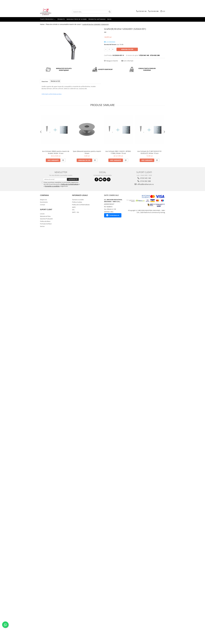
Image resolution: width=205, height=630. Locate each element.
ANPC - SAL (75, 212)
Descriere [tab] (45, 81)
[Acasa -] (50, 11)
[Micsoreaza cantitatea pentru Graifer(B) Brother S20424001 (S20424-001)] (105, 49)
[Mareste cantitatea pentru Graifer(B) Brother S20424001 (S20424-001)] (112, 49)
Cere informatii (128, 61)
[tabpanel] (70, 45)
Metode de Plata (45, 216)
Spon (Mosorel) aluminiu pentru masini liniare (87, 152)
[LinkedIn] (104, 179)
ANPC (74, 207)
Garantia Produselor (46, 219)
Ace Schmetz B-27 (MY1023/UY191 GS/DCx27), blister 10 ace (149, 152)
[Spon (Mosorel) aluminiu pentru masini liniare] (87, 130)
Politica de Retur (45, 221)
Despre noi (43, 200)
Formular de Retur (46, 224)
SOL (73, 210)
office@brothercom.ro (145, 184)
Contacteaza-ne (114, 215)
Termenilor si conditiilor (52, 186)
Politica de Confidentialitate (69, 184)
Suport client (46, 209)
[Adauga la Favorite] (63, 160)
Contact (42, 205)
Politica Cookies (77, 202)
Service (42, 226)
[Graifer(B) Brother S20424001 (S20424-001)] (70, 45)
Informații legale (80, 195)
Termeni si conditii (78, 200)
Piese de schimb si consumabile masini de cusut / (64, 24)
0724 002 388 (145, 181)
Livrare (42, 214)
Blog (109, 19)
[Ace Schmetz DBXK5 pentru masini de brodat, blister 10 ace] (55, 129)
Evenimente (44, 202)
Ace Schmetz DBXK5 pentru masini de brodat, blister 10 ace (55, 152)
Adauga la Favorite (112, 61)
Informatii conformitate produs (52, 94)
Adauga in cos (127, 49)
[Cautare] (110, 12)
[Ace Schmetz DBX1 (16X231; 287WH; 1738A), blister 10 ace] (118, 129)
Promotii (61, 19)
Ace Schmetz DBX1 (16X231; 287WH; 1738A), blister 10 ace (118, 152)
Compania (44, 195)
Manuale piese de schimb (76, 19)
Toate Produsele (47, 19)
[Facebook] (96, 179)
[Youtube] (100, 179)
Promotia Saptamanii (96, 19)
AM (105, 32)
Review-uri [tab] (55, 81)
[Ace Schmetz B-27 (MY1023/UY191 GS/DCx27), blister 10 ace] (149, 129)
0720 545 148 (145, 178)
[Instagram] (109, 179)
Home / (43, 24)
